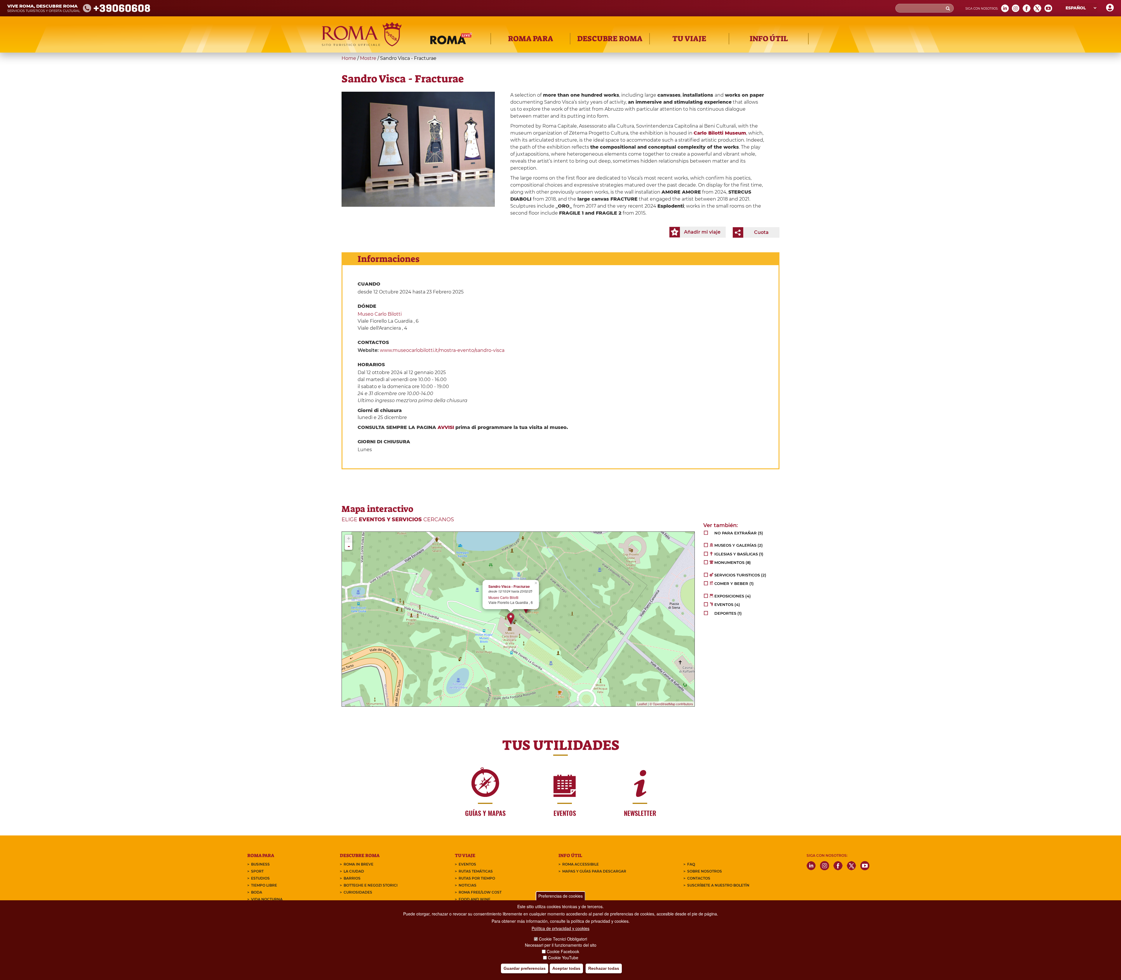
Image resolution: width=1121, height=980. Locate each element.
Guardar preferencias (525, 968)
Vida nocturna (267, 899)
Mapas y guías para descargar (594, 871)
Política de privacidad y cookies (560, 928)
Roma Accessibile (580, 864)
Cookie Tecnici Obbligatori (563, 939)
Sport (257, 871)
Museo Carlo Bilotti (380, 314)
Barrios (352, 878)
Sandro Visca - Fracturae (509, 586)
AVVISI (446, 427)
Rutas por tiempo (477, 878)
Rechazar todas (603, 968)
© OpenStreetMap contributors (671, 703)
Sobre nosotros (704, 871)
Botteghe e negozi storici (371, 885)
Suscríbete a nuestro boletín (718, 885)
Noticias (467, 885)
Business (260, 864)
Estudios (260, 878)
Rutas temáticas (476, 871)
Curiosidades (358, 892)
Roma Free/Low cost (480, 892)
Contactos (698, 878)
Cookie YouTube (563, 958)
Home (349, 58)
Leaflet (642, 703)
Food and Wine (474, 899)
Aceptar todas (566, 968)
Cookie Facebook (563, 951)
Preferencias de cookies (560, 896)
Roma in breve (358, 864)
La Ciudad (354, 871)
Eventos (467, 864)
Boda (256, 892)
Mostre (368, 58)
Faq (691, 864)
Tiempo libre (264, 885)
